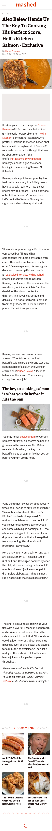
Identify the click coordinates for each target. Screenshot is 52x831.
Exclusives (8, 13)
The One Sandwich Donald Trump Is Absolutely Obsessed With (38, 763)
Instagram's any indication (25, 158)
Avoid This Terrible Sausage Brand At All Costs (12, 761)
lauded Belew (25, 371)
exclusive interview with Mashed (25, 274)
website (7, 681)
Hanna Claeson (12, 51)
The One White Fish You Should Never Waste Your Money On (37, 802)
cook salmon (27, 436)
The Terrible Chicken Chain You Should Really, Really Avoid (12, 800)
